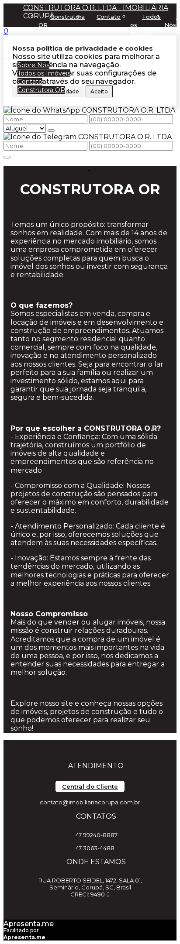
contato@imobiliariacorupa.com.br (90, 802)
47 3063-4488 (95, 847)
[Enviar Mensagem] (6, 157)
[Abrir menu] (2, 56)
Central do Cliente (90, 786)
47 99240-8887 (97, 834)
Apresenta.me (28, 924)
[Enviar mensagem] (51, 130)
